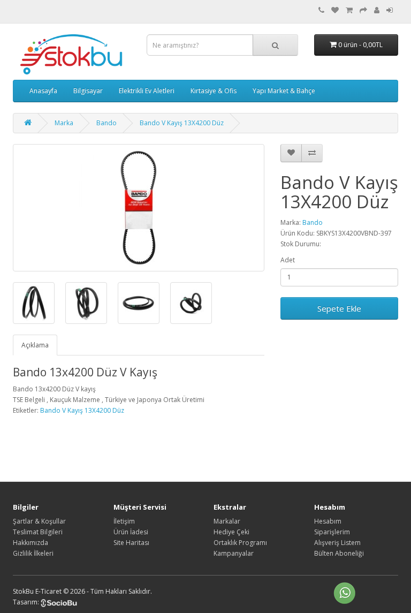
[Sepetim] (349, 10)
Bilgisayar (88, 90)
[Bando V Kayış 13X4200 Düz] (138, 207)
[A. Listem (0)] (335, 10)
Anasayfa (43, 90)
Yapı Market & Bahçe (284, 90)
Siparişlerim (332, 531)
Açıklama (35, 345)
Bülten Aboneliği (339, 553)
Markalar (227, 521)
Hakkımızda (30, 542)
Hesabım (327, 521)
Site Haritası (131, 542)
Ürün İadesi (130, 531)
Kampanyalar (234, 553)
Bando (106, 122)
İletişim (124, 521)
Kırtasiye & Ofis (214, 90)
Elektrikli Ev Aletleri (146, 90)
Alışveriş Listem (337, 542)
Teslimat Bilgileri (38, 531)
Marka (64, 122)
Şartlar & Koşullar (39, 521)
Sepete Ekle (339, 308)
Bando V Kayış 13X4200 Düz (182, 122)
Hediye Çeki (231, 531)
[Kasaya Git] (363, 10)
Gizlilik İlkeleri (33, 553)
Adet (287, 259)
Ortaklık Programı (240, 542)
